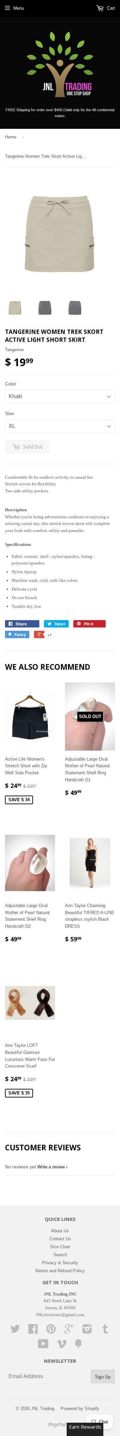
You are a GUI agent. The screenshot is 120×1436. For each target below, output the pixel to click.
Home (10, 136)
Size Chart (60, 1246)
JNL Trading (42, 1408)
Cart (110, 8)
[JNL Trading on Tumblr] (105, 1331)
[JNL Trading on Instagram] (87, 1331)
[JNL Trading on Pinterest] (51, 1331)
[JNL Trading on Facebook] (33, 1331)
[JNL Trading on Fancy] (78, 1346)
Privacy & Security (60, 1262)
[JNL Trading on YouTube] (43, 1346)
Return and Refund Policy (60, 1270)
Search (60, 1254)
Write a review (51, 1166)
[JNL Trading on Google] (69, 1331)
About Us (60, 1230)
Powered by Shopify (80, 1408)
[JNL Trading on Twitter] (15, 1331)
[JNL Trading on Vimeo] (62, 1346)
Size (9, 413)
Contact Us (60, 1238)
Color (10, 383)
